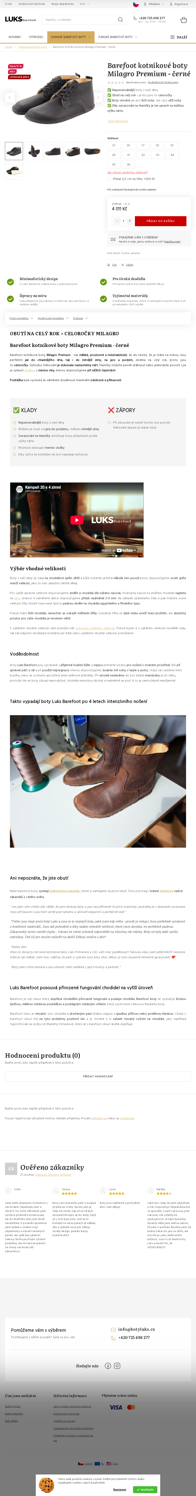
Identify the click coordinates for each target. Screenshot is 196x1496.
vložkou (29, 370)
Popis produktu (19, 318)
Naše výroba (12, 1406)
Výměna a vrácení (64, 1421)
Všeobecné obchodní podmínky (73, 1428)
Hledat (120, 20)
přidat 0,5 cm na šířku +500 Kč (134, 179)
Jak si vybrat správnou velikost (72, 1406)
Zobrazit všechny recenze (53, 1175)
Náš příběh (11, 1421)
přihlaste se (99, 1118)
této (17, 598)
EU (102, 1464)
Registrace (181, 4)
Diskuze (78, 318)
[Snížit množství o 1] (117, 221)
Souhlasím (147, 1489)
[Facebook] (108, 1366)
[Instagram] (117, 1366)
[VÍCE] (179, 37)
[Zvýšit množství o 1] (129, 221)
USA (115, 1464)
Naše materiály (14, 1414)
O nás (8, 4)
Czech (89, 1464)
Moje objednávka (63, 4)
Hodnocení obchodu (32, 4)
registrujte (127, 1118)
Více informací (118, 121)
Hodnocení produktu (51, 318)
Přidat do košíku (161, 221)
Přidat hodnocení (98, 1076)
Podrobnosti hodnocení (163, 82)
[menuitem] (15, 37)
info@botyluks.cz (136, 1329)
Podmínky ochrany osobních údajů (73, 1438)
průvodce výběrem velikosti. (95, 628)
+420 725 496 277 (151, 18)
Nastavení (119, 1489)
